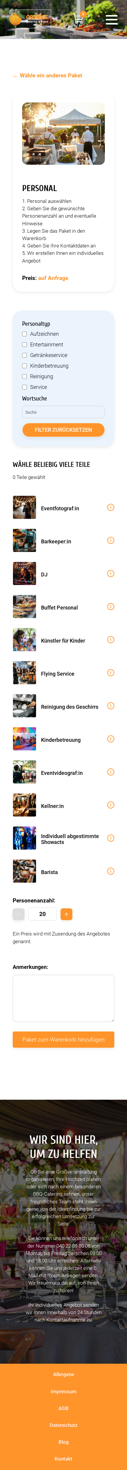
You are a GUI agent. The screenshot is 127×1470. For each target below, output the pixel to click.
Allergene (63, 1374)
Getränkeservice (48, 355)
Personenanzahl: (34, 900)
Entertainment (46, 345)
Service (38, 387)
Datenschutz (64, 1425)
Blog (63, 1442)
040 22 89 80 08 (73, 1246)
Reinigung (41, 376)
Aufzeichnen (44, 334)
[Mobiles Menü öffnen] (112, 19)
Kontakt (63, 1459)
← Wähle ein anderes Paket (47, 75)
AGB (63, 1408)
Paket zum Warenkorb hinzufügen (63, 1039)
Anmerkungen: (30, 967)
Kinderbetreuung (49, 366)
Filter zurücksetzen (63, 430)
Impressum (63, 1391)
